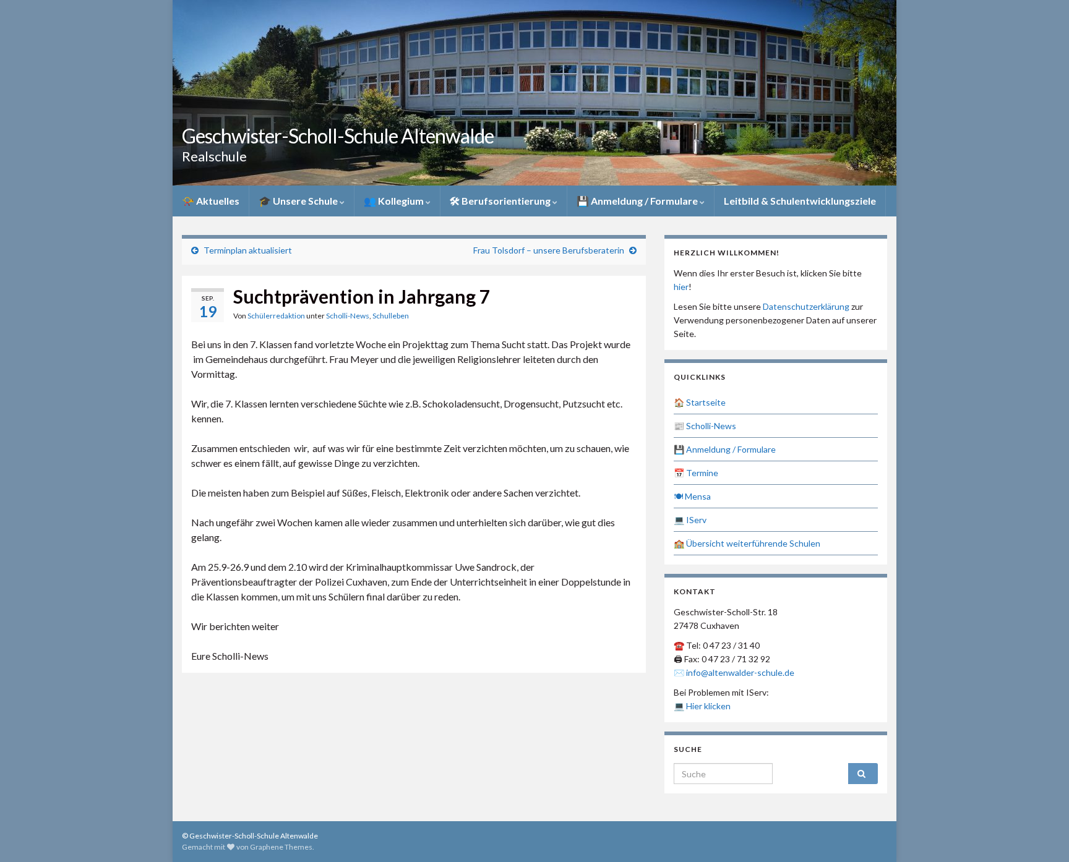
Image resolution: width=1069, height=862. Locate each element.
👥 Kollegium (395, 201)
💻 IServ (690, 519)
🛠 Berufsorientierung (501, 201)
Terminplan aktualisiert (248, 250)
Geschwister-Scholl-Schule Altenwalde (338, 136)
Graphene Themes (281, 846)
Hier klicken (708, 706)
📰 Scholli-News (705, 425)
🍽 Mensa (692, 496)
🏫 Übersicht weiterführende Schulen (747, 543)
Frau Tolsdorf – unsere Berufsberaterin (548, 250)
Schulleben (390, 315)
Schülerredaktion (276, 315)
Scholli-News (347, 315)
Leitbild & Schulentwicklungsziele (800, 201)
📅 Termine (696, 472)
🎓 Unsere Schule (299, 201)
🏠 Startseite (700, 402)
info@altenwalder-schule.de (740, 672)
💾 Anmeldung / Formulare (638, 201)
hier (681, 286)
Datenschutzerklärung (806, 306)
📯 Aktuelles (210, 201)
